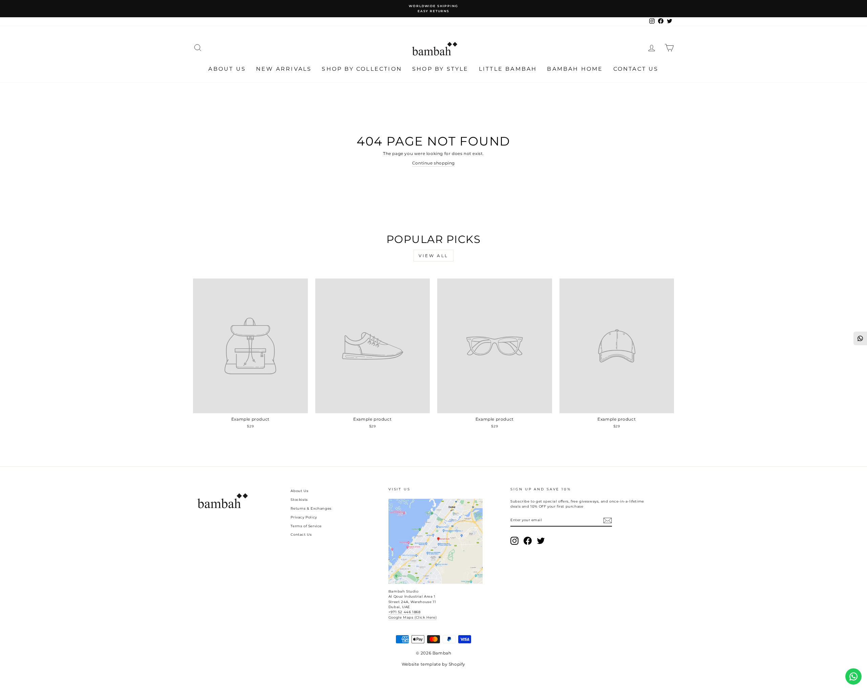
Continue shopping (433, 162)
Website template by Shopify (433, 664)
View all (433, 255)
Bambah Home (575, 69)
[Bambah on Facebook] (528, 541)
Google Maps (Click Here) (412, 617)
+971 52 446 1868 (404, 612)
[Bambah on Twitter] (541, 541)
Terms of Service (306, 526)
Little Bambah (508, 69)
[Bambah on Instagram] (514, 541)
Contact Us (636, 69)
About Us (227, 69)
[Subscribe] (607, 520)
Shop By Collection (362, 69)
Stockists (299, 499)
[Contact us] (853, 676)
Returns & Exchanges (311, 508)
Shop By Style (440, 69)
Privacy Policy (304, 517)
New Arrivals (284, 69)
